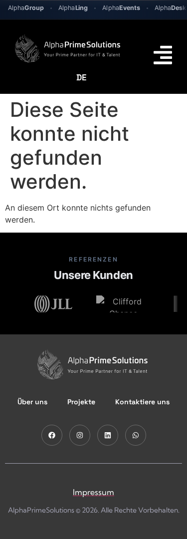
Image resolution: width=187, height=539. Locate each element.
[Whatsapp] (135, 435)
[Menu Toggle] (163, 54)
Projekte (81, 401)
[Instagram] (79, 435)
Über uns (32, 401)
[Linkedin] (107, 435)
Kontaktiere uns (142, 401)
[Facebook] (51, 435)
